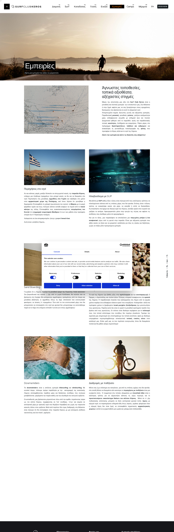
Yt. (167, 255)
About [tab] (117, 252)
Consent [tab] (57, 252)
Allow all (116, 285)
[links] (7, 6)
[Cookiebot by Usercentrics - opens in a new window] (121, 245)
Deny (58, 285)
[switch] (76, 277)
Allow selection (87, 285)
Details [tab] (87, 252)
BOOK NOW (162, 6)
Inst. (167, 260)
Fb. (167, 266)
